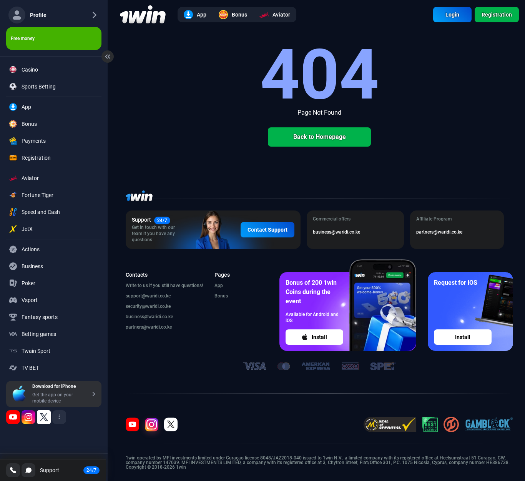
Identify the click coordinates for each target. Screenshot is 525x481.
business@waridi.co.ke (149, 316)
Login (452, 15)
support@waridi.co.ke (148, 296)
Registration (497, 15)
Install (319, 337)
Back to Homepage (319, 136)
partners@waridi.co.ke (149, 327)
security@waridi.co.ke (148, 306)
